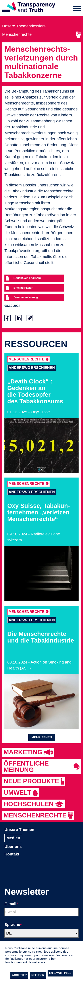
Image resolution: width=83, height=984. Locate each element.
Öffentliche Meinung (26, 766)
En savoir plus (60, 973)
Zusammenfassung (26, 297)
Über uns (13, 846)
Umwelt (17, 792)
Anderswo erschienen (32, 368)
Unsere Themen (19, 829)
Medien (13, 838)
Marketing (23, 752)
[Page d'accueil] (28, 8)
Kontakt (11, 854)
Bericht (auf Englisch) (27, 278)
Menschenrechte (17, 34)
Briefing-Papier (23, 287)
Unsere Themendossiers (24, 26)
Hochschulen (29, 804)
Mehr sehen (41, 737)
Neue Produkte (31, 781)
